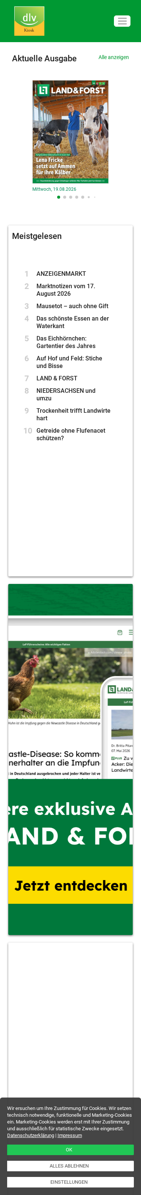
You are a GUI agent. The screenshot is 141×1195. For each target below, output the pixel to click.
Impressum (70, 1135)
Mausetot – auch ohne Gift (72, 306)
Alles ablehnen (69, 1166)
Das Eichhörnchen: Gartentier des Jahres (66, 342)
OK (69, 1149)
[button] (58, 197)
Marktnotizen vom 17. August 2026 (65, 290)
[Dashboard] (29, 21)
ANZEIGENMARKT (61, 273)
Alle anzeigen (114, 57)
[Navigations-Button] (122, 21)
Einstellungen (69, 1182)
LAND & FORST (56, 378)
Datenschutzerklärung (30, 1135)
